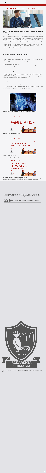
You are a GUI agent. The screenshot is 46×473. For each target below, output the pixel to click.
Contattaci (33, 2)
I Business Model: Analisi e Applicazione (10, 155)
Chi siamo (20, 2)
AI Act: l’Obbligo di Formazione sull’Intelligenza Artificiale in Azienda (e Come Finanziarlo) (19, 111)
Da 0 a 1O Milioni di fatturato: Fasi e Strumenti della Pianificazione (15, 177)
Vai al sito (39, 2)
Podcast (26, 2)
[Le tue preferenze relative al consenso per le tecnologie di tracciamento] (44, 471)
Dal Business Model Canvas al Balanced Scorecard (12, 133)
